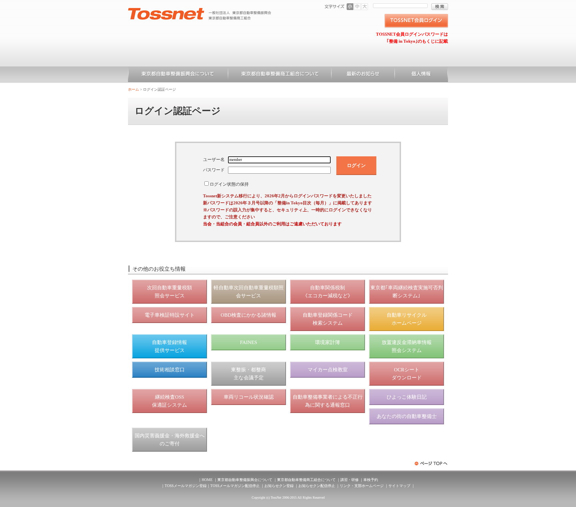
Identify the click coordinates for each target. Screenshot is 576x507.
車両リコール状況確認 (249, 397)
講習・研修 (349, 480)
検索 (439, 6)
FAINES (248, 342)
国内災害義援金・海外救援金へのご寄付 (170, 439)
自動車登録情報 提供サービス (169, 346)
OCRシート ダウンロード (407, 373)
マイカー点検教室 (328, 369)
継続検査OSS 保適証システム (169, 401)
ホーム (133, 89)
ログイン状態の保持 (229, 184)
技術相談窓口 (170, 369)
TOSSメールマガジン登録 (186, 486)
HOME (207, 480)
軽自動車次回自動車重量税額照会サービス (249, 291)
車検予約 (370, 480)
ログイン (356, 165)
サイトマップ (399, 486)
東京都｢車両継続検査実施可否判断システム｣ (406, 291)
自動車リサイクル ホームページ (407, 319)
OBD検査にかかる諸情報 (248, 315)
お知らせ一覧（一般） (363, 75)
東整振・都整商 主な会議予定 (248, 373)
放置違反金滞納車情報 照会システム (407, 346)
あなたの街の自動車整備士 (407, 416)
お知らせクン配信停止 (316, 486)
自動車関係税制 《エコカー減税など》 (328, 291)
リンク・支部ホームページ (362, 486)
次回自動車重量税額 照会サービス (169, 291)
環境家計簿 (327, 342)
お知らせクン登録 (279, 486)
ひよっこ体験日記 (407, 397)
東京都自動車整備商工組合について (279, 75)
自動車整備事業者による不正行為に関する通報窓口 (328, 401)
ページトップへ (431, 463)
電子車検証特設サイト (170, 315)
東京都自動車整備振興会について (178, 75)
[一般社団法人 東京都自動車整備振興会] (199, 10)
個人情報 (421, 75)
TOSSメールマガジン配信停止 (235, 486)
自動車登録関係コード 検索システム (328, 319)
